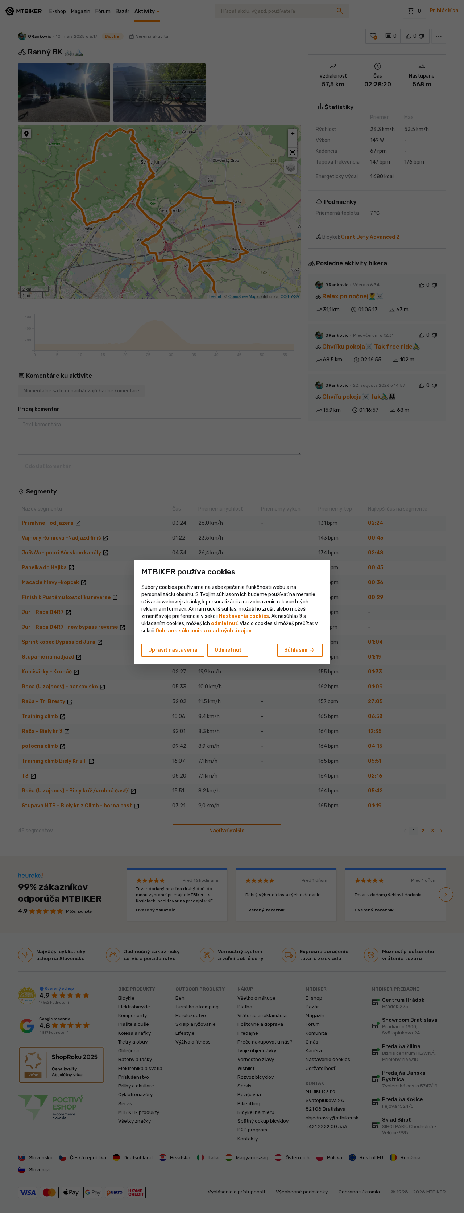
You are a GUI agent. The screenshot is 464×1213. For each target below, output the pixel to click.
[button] (224, 623)
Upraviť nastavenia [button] (173, 650)
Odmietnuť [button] (228, 650)
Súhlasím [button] (300, 650)
